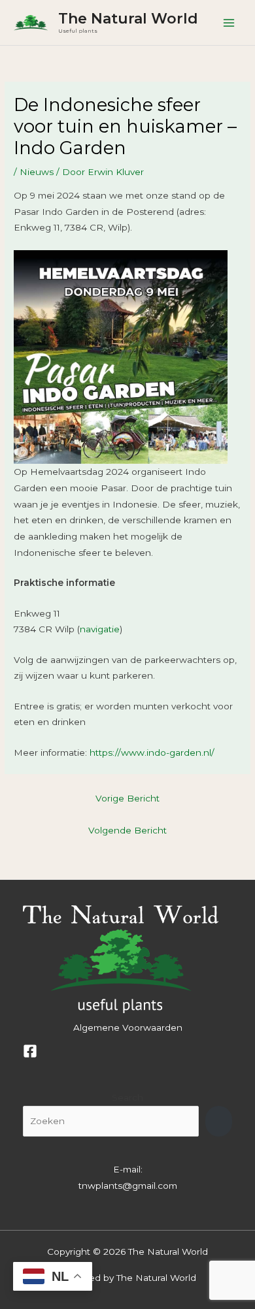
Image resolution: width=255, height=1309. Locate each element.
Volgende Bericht (127, 830)
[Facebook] (30, 1051)
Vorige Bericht (127, 798)
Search (127, 1097)
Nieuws (37, 172)
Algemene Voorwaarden (127, 1027)
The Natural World (128, 18)
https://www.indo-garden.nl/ (152, 752)
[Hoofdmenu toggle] (229, 22)
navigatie (100, 629)
